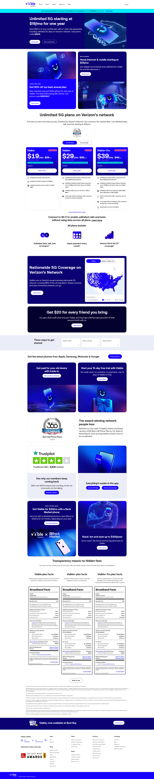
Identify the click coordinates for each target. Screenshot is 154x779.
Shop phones (115, 356)
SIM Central (96, 757)
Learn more (97, 220)
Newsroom (117, 744)
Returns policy (96, 755)
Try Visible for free (75, 744)
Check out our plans (76, 739)
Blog (115, 742)
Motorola (52, 763)
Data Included (33, 641)
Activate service (97, 751)
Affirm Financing (97, 753)
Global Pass (74, 746)
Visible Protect (96, 748)
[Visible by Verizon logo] (13, 775)
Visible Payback (75, 759)
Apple (51, 754)
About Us (116, 739)
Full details (30, 165)
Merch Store (53, 766)
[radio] (70, 142)
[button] (56, 36)
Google (51, 759)
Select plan (42, 170)
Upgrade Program (75, 754)
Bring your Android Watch (99, 744)
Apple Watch (53, 757)
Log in (126, 4)
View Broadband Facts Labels (77, 212)
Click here (34, 622)
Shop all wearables (54, 752)
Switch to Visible (97, 746)
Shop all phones (54, 750)
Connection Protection (119, 746)
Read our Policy (54, 647)
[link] (71, 342)
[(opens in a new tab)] (33, 761)
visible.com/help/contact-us (76, 664)
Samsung (52, 761)
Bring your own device (98, 739)
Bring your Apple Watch (98, 742)
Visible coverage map (76, 742)
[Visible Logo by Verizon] (30, 4)
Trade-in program (75, 757)
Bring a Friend (74, 761)
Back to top (76, 680)
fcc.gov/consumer (54, 662)
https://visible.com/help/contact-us (44, 654)
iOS (51, 739)
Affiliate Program (118, 748)
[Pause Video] (123, 46)
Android (52, 742)
